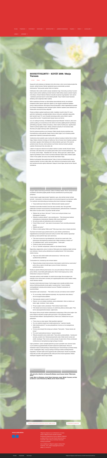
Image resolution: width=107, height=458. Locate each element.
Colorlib (83, 455)
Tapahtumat (40, 29)
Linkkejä (16, 34)
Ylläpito (38, 80)
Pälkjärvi (72, 29)
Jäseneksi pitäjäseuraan (62, 29)
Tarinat (79, 29)
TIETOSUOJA (29, 455)
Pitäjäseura (22, 29)
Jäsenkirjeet (23, 34)
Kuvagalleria (88, 29)
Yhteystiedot (32, 29)
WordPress (92, 455)
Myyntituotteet (50, 29)
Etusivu (16, 29)
